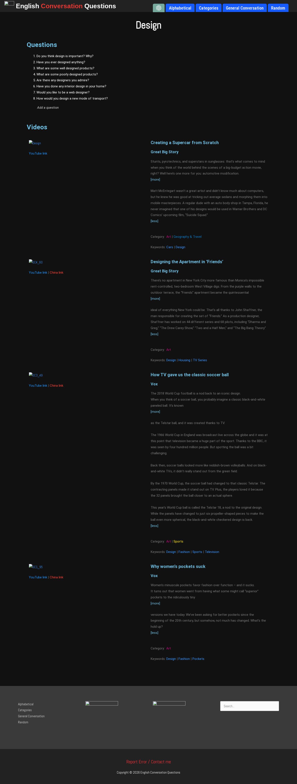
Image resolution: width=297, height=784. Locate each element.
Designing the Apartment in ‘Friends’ (187, 261)
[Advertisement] (229, 85)
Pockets (198, 659)
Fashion (184, 552)
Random (23, 722)
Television (212, 552)
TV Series (200, 360)
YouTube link (38, 153)
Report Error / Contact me (148, 762)
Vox (154, 384)
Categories (25, 710)
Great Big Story (165, 152)
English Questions (66, 6)
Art (168, 237)
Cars (169, 247)
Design (180, 247)
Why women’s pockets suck (178, 566)
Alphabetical (25, 704)
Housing (184, 360)
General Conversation (31, 716)
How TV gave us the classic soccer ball (190, 374)
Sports (178, 541)
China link (56, 273)
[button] (106, 108)
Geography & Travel (188, 237)
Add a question (48, 108)
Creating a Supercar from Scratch (185, 142)
